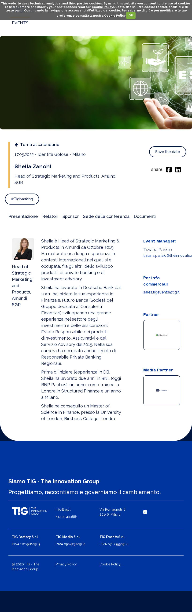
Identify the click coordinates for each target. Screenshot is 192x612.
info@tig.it (63, 509)
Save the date (167, 152)
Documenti (145, 216)
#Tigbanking (22, 199)
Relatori (50, 216)
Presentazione (23, 216)
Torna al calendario (39, 144)
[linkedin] (178, 169)
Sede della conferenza (106, 216)
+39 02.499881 (67, 517)
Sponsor (71, 216)
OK (131, 15)
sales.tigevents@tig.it (161, 292)
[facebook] (169, 169)
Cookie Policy (102, 7)
